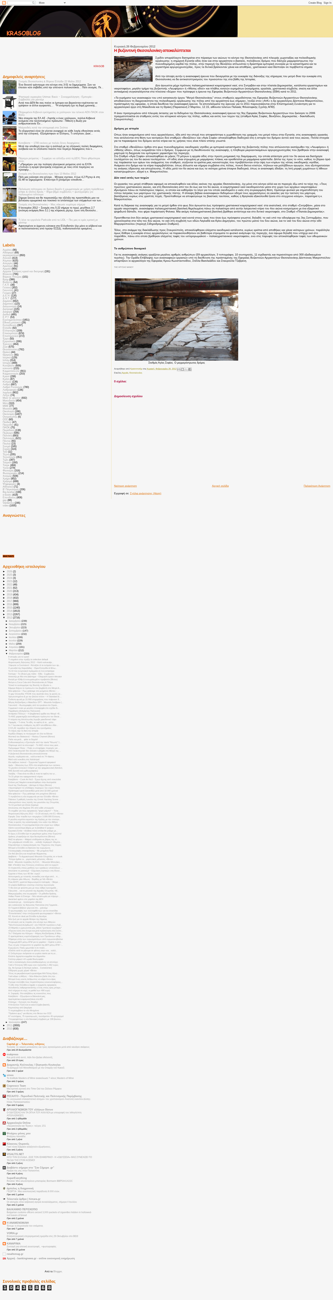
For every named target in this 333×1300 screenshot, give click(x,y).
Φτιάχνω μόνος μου (19, 1133)
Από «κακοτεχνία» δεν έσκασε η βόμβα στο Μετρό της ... (34, 751)
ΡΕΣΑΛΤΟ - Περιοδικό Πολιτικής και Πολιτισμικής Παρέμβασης (44, 1096)
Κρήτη (6, 379)
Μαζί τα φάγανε (12, 398)
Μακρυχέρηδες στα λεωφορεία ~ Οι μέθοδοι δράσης (32, 893)
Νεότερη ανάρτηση (125, 485)
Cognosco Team (16, 1085)
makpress (12, 1054)
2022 (10, 584)
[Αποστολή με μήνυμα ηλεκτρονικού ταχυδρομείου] (179, 369)
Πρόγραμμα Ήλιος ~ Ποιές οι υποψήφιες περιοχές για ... (34, 748)
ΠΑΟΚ (6, 427)
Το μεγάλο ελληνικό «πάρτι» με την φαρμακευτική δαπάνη (35, 768)
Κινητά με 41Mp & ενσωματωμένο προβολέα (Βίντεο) (33, 679)
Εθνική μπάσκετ (12, 322)
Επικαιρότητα (10, 333)
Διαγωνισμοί (10, 306)
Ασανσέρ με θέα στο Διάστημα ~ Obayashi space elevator (35, 676)
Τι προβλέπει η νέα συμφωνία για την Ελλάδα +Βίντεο (33, 796)
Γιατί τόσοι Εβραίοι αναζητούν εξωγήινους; (29, 1146)
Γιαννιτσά (8, 290)
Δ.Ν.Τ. (6, 298)
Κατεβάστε (9, 365)
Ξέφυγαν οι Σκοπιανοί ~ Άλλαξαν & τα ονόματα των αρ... (34, 665)
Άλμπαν (7, 260)
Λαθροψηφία (10, 390)
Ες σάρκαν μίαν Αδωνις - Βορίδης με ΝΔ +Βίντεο (30, 879)
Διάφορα (7, 311)
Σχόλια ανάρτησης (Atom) (145, 493)
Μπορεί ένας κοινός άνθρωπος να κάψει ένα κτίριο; (32, 979)
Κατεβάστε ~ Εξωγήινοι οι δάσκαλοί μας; (26, 996)
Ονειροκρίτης (10, 416)
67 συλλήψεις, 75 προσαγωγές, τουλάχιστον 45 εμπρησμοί (35, 1016)
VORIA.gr (12, 1233)
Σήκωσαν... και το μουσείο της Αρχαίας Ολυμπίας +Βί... (33, 891)
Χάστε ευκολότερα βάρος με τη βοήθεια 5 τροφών (31, 828)
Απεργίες (8, 263)
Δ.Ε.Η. (6, 295)
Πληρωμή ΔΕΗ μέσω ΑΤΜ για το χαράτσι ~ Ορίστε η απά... (35, 942)
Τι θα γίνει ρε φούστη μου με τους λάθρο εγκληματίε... (33, 888)
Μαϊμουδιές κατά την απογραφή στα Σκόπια (43, 127)
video (6, 505)
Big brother (9, 492)
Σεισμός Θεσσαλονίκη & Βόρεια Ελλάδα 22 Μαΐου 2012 (49, 81)
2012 (10, 617)
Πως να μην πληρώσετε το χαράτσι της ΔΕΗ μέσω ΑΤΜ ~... (35, 945)
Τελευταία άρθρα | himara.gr (23, 1199)
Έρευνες (7, 344)
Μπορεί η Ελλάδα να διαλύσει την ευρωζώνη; (29, 848)
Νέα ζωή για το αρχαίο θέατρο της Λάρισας (27, 919)
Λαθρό (6, 384)
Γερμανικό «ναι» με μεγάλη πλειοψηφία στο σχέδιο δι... (33, 708)
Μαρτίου (13, 650)
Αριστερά (8, 266)
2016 (10, 604)
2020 (10, 591)
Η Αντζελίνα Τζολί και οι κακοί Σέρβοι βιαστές (29, 1005)
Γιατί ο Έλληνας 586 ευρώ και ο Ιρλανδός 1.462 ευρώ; (33, 965)
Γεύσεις (7, 287)
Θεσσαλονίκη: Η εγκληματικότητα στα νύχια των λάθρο (34, 825)
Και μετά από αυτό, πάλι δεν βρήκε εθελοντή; (30, 1057)
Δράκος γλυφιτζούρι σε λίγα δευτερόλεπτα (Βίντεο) (31, 836)
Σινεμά (6, 446)
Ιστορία (7, 363)
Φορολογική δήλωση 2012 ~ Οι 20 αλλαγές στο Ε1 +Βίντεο (35, 813)
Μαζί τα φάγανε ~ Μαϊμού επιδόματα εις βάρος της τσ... (33, 839)
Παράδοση (8, 430)
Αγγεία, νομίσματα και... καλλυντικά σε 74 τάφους (31, 756)
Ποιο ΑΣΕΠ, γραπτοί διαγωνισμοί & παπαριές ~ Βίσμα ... (34, 882)
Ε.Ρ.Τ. (6, 317)
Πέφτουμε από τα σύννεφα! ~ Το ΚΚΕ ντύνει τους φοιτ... (34, 745)
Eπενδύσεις (9, 497)
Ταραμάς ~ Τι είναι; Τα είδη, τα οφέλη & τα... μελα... (31, 722)
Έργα (6, 338)
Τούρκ (6, 465)
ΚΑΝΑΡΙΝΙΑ (13, 1243)
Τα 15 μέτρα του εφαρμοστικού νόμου (25, 776)
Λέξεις (6, 395)
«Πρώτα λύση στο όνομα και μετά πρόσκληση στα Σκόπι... (35, 931)
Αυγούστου (15, 634)
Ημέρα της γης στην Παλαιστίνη (23, 1170)
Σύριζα (6, 449)
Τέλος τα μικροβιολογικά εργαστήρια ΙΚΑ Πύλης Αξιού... (33, 973)
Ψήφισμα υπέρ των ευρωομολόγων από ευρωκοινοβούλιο (35, 939)
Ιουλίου (13, 637)
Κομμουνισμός (10, 373)
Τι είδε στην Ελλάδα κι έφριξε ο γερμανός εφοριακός (32, 985)
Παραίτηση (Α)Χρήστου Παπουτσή (24, 711)
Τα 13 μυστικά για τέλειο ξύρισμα (23, 805)
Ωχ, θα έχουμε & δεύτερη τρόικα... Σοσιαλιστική (30, 968)
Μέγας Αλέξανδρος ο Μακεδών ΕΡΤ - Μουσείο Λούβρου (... (35, 702)
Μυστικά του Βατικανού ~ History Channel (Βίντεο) (31, 736)
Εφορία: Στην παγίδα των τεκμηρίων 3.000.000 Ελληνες (34, 816)
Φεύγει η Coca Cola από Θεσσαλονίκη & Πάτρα (30, 682)
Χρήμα (6, 478)
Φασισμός (8, 470)
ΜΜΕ (6, 406)
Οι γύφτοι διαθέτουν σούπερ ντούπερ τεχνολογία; (31, 885)
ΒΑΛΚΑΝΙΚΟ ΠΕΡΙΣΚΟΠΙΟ (22, 1209)
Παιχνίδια (8, 425)
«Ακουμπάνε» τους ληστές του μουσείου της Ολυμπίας (33, 802)
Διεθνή (6, 314)
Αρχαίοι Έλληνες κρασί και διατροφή (23, 271)
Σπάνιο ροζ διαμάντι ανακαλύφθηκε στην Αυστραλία (32, 782)
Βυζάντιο (8, 282)
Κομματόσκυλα (11, 371)
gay (5, 500)
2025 (10, 574)
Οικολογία (8, 411)
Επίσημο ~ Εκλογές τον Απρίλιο (23, 1002)
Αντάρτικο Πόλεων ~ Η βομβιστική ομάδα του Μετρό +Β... (34, 713)
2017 (10, 601)
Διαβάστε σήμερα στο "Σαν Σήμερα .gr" (30, 1167)
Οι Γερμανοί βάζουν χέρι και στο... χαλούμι (27, 908)
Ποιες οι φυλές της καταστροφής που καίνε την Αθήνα (33, 822)
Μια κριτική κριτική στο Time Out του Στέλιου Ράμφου (34, 1088)
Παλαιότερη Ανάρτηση (317, 485)
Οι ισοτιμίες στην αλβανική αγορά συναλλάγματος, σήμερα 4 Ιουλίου (42, 1202)
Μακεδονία (9, 400)
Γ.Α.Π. (6, 285)
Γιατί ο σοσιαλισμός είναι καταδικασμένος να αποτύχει (33, 962)
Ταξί (5, 451)
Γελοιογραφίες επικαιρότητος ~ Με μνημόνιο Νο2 (30, 851)
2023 (10, 581)
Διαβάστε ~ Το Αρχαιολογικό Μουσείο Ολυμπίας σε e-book (35, 856)
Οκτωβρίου (15, 627)
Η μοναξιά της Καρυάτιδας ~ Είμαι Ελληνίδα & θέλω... (32, 668)
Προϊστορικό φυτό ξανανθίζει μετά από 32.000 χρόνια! (33, 791)
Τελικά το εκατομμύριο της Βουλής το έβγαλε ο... (30, 685)
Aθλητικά (8, 486)
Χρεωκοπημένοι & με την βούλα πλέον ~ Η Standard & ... (35, 696)
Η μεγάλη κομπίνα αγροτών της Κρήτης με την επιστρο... (34, 819)
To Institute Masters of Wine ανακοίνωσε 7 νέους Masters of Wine (40, 1078)
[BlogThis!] (182, 369)
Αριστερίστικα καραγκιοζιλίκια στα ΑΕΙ (25, 999)
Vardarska (8, 503)
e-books (7, 495)
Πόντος (7, 441)
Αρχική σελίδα (220, 485)
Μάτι (5, 403)
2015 (10, 607)
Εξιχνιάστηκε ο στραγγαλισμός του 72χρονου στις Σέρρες (34, 845)
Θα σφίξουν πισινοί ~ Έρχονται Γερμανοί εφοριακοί (32, 762)
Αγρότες (7, 250)
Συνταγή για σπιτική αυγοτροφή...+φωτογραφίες (31, 1246)
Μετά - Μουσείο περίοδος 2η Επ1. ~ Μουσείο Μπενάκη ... (35, 862)
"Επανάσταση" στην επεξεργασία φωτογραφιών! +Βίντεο (34, 913)
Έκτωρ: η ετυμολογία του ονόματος (25, 1225)
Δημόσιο (7, 301)
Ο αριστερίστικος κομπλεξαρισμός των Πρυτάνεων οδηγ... (35, 936)
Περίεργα (8, 433)
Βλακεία (7, 274)
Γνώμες (7, 293)
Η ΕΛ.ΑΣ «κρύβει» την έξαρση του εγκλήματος (29, 728)
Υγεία (6, 468)
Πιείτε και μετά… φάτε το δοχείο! (23, 739)
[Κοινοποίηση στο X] (186, 369)
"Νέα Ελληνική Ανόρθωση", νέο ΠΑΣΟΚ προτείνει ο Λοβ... (35, 925)
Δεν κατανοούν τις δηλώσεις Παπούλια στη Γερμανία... (33, 905)
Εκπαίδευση (9, 325)
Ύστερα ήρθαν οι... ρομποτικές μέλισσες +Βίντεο (30, 859)
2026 (10, 571)
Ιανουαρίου (15, 1022)
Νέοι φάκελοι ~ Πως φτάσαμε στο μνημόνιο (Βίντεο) (32, 793)
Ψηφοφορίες (9, 484)
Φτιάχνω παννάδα (16, 1136)
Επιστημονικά (10, 336)
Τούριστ (7, 462)
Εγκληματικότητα (12, 320)
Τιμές (5, 460)
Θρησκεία (8, 355)
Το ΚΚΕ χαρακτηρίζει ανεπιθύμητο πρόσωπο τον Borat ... (34, 716)
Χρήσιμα (7, 481)
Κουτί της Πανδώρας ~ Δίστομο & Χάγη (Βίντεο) (30, 785)
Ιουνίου (13, 640)
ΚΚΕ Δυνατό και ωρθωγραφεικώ (23, 771)
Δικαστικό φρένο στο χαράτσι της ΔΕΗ (25, 899)
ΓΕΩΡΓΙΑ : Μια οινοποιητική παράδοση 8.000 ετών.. (33, 1191)
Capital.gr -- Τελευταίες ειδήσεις (26, 1044)
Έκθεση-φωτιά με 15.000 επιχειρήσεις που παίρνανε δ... (34, 699)
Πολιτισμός (9, 438)
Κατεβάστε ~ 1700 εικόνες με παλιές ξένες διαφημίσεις (49, 143)
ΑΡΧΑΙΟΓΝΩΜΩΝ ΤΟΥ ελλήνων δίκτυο (30, 1109)
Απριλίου (14, 647)
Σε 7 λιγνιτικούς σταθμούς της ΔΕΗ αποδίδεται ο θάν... (33, 725)
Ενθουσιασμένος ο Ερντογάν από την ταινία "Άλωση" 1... (34, 742)
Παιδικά (7, 422)
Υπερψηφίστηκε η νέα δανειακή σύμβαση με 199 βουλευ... (35, 1019)
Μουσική (7, 408)
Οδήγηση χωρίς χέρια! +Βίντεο (22, 970)
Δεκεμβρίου (15, 621)
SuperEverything (17, 1178)
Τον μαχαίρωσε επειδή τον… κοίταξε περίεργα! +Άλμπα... (35, 842)
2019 (10, 594)
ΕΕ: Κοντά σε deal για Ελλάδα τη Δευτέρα (27, 916)
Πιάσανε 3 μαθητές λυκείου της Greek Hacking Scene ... (34, 799)
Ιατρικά (7, 357)
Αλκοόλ (7, 258)
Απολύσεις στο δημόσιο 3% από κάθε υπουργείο (31, 808)
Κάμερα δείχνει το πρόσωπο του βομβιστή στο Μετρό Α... (34, 688)
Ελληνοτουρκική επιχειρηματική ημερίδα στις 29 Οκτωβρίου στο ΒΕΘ (42, 1236)
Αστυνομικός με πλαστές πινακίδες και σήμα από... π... (33, 876)
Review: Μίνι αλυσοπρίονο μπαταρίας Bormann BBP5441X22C (40, 1181)
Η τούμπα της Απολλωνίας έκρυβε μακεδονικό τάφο (32, 719)
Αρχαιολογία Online (18, 1123)
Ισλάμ (6, 360)
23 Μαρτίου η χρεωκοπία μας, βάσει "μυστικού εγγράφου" (35, 928)
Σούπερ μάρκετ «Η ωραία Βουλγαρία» (26, 959)
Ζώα (5, 346)
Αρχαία (125, 373)
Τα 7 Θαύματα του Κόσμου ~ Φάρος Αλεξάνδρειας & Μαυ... (35, 933)
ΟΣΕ (5, 419)
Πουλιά (7, 443)
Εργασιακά (9, 341)
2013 (10, 614)
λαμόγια (7, 392)
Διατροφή (8, 309)
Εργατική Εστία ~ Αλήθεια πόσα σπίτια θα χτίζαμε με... (33, 831)
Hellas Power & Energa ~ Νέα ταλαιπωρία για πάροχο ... (34, 896)
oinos (10, 1075)
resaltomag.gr (15, 1254)
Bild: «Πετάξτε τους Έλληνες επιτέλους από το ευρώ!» (33, 865)
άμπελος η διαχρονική (20, 1188)
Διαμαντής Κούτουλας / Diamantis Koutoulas (34, 1065)
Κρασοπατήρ (136, 369)
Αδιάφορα (8, 252)
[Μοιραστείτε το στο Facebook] (190, 369)
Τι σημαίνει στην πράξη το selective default (28, 659)
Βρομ (5, 279)
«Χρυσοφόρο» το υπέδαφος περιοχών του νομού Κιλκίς (34, 788)
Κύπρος (7, 381)
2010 (10, 1028)
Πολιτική (7, 435)
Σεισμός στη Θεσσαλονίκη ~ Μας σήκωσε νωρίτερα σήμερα (51, 204)
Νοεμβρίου (15, 624)
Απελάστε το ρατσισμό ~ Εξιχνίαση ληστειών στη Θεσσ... (34, 871)
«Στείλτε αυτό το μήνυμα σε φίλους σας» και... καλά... (32, 950)
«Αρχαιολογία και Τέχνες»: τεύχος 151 (26, 1125)
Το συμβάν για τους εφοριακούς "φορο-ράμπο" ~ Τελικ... (34, 811)
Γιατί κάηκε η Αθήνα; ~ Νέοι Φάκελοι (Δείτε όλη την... (32, 976)
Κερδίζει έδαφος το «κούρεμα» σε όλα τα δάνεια (30, 733)
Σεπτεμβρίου (16, 630)
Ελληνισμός (9, 330)
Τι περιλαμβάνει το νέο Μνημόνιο (23, 1010)
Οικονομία (8, 414)
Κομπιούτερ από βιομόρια (20, 1007)
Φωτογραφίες (10, 473)
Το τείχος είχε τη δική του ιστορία (23, 731)
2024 (10, 578)
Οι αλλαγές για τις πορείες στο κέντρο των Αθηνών (32, 922)
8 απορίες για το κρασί (18, 657)
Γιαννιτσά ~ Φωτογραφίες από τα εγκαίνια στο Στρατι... (33, 705)
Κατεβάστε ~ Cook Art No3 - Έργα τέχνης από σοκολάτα (34, 779)
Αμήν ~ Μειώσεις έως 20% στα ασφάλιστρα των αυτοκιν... (35, 765)
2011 (10, 1025)
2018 (10, 598)
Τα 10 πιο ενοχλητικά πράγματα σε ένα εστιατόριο (31, 671)
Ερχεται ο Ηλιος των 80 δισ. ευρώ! (24, 873)
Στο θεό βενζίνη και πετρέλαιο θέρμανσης (27, 853)
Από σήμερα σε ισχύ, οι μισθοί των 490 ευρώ (29, 990)
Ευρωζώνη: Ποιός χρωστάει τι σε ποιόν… (27, 948)
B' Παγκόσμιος (11, 489)
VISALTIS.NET (15, 1154)
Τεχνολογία (9, 457)
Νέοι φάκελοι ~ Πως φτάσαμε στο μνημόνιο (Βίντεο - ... (33, 691)
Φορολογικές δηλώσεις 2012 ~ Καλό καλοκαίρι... (30, 662)
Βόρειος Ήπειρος (12, 276)
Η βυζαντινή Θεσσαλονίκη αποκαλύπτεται (27, 753)
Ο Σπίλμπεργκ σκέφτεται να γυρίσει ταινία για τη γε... (32, 953)
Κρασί (6, 376)
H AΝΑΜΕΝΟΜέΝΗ (18, 1223)
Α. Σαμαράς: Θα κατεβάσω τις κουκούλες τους (29, 993)
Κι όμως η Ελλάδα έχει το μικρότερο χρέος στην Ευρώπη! (34, 833)
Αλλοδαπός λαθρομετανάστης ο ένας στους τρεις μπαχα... (35, 987)
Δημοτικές (8, 303)
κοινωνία (8, 368)
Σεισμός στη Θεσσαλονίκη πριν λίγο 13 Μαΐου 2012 (47, 173)
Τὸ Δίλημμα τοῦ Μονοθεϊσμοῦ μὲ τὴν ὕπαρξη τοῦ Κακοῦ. (36, 1067)
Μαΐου (12, 644)
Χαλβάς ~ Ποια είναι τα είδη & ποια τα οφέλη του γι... (32, 773)
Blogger (57, 1271)
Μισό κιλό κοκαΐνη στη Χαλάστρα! (24, 759)
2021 (10, 588)
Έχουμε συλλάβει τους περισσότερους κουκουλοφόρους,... (35, 982)
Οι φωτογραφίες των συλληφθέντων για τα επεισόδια (33, 911)
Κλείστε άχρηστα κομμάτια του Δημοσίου (26, 956)
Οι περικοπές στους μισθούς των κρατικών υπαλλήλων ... (35, 868)
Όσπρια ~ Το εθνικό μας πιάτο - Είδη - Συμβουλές (31, 674)
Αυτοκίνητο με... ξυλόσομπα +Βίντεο (25, 902)
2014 (10, 611)
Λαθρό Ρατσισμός (13, 387)
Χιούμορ (7, 476)
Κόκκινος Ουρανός (18, 1144)
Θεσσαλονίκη (135, 373)
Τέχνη (6, 454)
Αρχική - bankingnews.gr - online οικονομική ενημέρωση (41, 1258)
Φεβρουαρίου (16, 653)
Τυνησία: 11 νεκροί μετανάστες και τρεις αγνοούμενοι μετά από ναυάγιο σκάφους (48, 1047)
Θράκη (6, 352)
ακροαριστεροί (11, 255)
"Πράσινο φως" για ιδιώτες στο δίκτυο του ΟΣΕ (29, 1013)
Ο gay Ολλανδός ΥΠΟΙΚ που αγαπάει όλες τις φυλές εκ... (35, 694)
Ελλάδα (7, 328)
